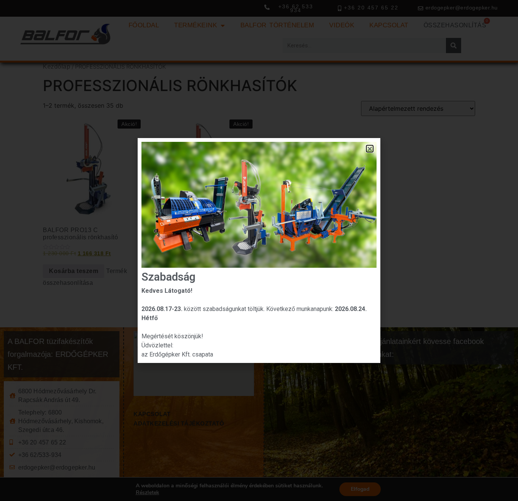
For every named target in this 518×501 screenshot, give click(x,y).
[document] (259, 250)
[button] (370, 149)
